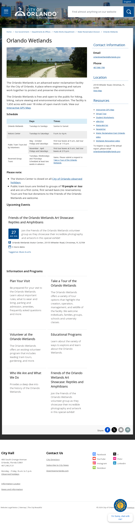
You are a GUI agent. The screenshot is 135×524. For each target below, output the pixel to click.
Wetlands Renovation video (108, 140)
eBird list (100, 121)
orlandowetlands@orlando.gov (106, 57)
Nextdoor (101, 468)
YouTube (101, 459)
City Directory (53, 459)
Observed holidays (10, 474)
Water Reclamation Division (89, 32)
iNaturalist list (102, 125)
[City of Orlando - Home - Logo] (36, 13)
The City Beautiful (35, 507)
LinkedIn (121, 463)
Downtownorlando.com (57, 470)
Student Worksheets (105, 117)
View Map (97, 90)
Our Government (22, 32)
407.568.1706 (99, 67)
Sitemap (22, 507)
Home (9, 32)
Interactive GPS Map (19, 108)
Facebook (101, 454)
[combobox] (129, 1)
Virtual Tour (101, 113)
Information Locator (10, 483)
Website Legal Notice (9, 507)
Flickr (119, 459)
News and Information (12, 489)
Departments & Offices (41, 32)
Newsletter (101, 129)
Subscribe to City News (57, 465)
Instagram (102, 463)
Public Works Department (64, 32)
